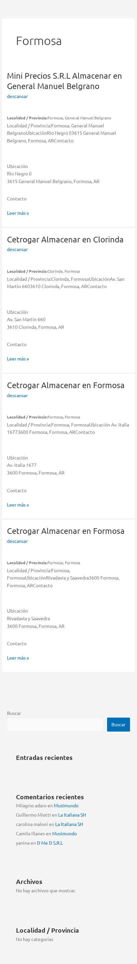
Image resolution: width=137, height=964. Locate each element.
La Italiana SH (72, 815)
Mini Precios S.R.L (64, 81)
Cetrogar (65, 239)
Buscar (14, 713)
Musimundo (66, 805)
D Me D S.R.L (50, 843)
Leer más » (18, 213)
